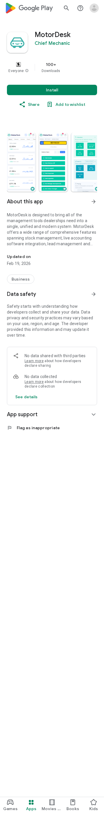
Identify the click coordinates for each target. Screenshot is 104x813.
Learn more (34, 361)
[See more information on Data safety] (94, 294)
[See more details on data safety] (26, 397)
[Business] (20, 279)
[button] (27, 71)
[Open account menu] (94, 8)
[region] (52, 67)
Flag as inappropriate (33, 427)
